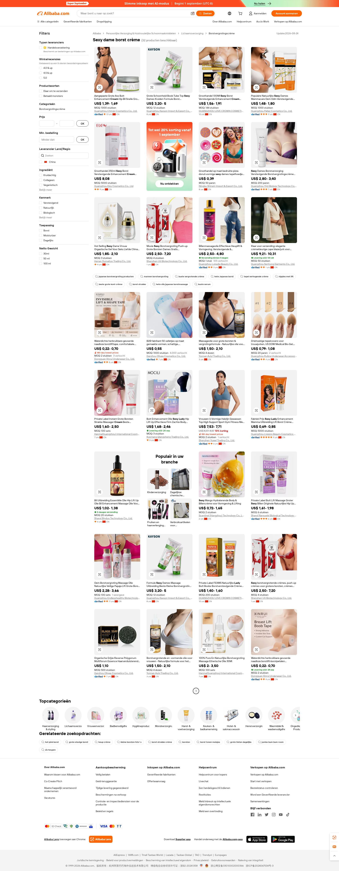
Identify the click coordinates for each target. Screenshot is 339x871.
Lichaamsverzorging (192, 33)
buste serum (204, 284)
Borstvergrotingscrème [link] (222, 33)
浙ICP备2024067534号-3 (259, 865)
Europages (221, 855)
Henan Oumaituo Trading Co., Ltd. (112, 261)
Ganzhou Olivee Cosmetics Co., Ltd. (166, 356)
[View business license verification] (201, 865)
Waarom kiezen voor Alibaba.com (62, 774)
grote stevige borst (78, 742)
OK (82, 123)
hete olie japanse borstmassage (172, 284)
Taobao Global (184, 855)
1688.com (133, 855)
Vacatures (49, 797)
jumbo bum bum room (273, 742)
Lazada (169, 855)
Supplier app (183, 839)
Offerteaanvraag (156, 781)
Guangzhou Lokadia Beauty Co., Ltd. (218, 264)
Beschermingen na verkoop (111, 794)
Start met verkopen (261, 781)
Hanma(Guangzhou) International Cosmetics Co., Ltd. (117, 434)
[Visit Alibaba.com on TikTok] (288, 814)
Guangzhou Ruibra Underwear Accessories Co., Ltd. (274, 356)
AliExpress (119, 855)
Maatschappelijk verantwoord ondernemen (60, 790)
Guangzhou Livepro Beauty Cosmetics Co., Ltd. (274, 434)
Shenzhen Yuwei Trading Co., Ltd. (217, 440)
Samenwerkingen (259, 801)
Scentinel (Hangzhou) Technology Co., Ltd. (222, 515)
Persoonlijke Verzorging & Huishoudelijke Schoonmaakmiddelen (141, 33)
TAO (197, 855)
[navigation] (64, 363)
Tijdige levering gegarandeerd (112, 788)
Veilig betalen (103, 774)
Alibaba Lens (51, 839)
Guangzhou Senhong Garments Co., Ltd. (273, 264)
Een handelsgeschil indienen (214, 788)
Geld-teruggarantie (106, 781)
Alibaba (97, 33)
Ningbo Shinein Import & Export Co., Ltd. (220, 186)
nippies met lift (286, 276)
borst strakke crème (162, 742)
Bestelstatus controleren (264, 788)
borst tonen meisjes (210, 742)
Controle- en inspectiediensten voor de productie (117, 803)
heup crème (104, 742)
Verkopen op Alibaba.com (264, 774)
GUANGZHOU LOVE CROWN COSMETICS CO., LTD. (222, 111)
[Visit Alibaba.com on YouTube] (281, 814)
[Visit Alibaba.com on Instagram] (274, 814)
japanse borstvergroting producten (116, 276)
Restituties (205, 794)
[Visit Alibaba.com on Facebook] (252, 814)
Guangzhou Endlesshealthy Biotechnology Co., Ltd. (117, 598)
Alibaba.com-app (233, 839)
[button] (193, 13)
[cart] (241, 14)
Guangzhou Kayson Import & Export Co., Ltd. (169, 111)
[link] (334, 837)
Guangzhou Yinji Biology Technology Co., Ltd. (274, 186)
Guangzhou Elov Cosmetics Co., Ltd (113, 186)
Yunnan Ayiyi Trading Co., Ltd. (215, 356)
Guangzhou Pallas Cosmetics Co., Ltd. (271, 111)
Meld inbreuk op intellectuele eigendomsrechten (215, 803)
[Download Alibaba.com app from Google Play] (283, 839)
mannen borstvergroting (156, 276)
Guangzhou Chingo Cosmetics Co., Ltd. (115, 111)
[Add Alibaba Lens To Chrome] (100, 839)
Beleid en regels (104, 811)
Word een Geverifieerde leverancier (270, 794)
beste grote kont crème (110, 284)
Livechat (203, 781)
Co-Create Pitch (53, 781)
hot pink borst (52, 742)
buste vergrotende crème (191, 276)
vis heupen (50, 750)
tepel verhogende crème (256, 276)
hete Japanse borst (224, 276)
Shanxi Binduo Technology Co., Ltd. (113, 518)
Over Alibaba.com (54, 767)
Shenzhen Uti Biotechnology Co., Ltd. (167, 261)
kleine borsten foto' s (131, 742)
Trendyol (207, 855)
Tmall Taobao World (152, 855)
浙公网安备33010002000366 (227, 865)
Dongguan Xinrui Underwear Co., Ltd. (114, 358)
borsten (186, 742)
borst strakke (139, 284)
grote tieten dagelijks (240, 742)
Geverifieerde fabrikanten (161, 774)
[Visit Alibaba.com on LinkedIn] (259, 814)
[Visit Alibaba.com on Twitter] (266, 814)
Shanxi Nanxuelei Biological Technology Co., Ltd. (274, 515)
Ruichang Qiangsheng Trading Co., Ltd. (168, 436)
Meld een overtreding (210, 811)
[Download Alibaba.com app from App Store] (256, 839)
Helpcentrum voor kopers (213, 774)
